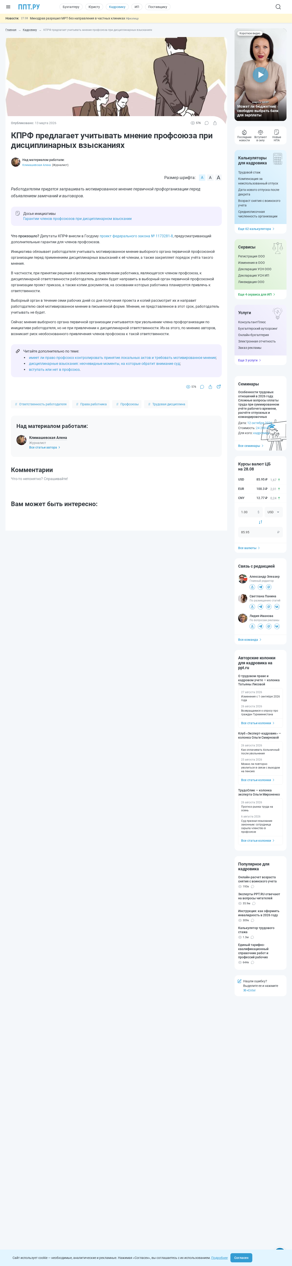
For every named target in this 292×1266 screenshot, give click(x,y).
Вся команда (248, 639)
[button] (261, 74)
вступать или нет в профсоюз (54, 369)
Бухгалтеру (71, 7)
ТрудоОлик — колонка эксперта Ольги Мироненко (259, 792)
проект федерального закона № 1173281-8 (136, 236)
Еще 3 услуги (248, 360)
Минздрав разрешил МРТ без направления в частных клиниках (78, 18)
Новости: (12, 18)
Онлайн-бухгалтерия (253, 335)
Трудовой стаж (249, 172)
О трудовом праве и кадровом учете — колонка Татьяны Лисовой (259, 680)
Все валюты (247, 548)
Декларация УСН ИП (253, 275)
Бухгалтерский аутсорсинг (258, 328)
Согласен (241, 1258)
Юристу (94, 7)
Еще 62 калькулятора (254, 229)
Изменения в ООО (251, 262)
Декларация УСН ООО (254, 269)
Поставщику (157, 7)
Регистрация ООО (251, 256)
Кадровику (117, 7)
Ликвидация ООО (251, 282)
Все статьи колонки (256, 723)
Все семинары (249, 446)
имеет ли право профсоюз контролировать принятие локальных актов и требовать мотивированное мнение (122, 357)
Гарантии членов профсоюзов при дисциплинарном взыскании (77, 218)
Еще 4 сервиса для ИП (255, 294)
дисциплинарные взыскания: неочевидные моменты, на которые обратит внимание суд (104, 363)
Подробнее (219, 1258)
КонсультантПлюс (252, 322)
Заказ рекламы (249, 348)
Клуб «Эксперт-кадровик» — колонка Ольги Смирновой (259, 735)
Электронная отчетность (257, 341)
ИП (137, 7)
